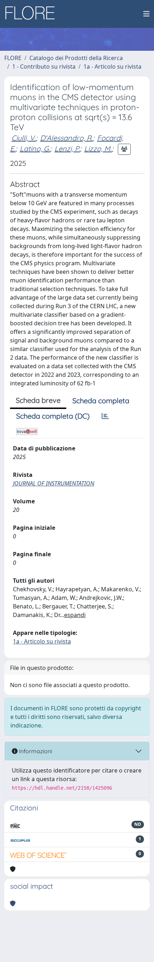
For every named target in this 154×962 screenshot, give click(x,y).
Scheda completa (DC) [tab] (53, 415)
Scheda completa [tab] (100, 400)
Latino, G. (35, 148)
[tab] (105, 416)
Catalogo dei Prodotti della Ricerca (76, 58)
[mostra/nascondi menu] (146, 14)
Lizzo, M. (98, 148)
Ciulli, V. (23, 137)
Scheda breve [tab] (38, 400)
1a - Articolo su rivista (112, 66)
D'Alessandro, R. (66, 137)
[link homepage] (32, 14)
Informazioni (35, 751)
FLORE (12, 58)
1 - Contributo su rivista (44, 66)
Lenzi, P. (67, 148)
